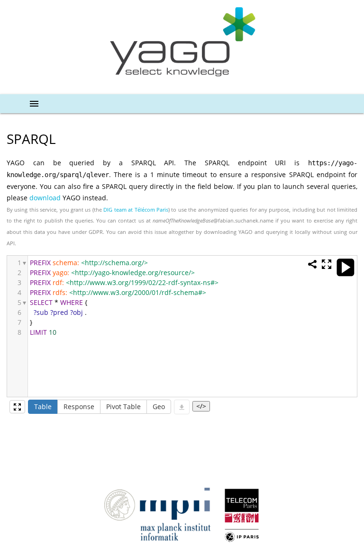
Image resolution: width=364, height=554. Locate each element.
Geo (159, 406)
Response (79, 406)
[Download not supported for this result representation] (182, 407)
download (45, 197)
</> (201, 406)
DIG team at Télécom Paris (135, 209)
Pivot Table (123, 406)
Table (43, 406)
